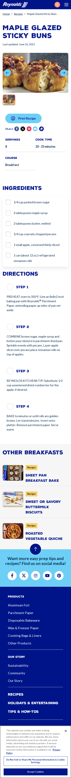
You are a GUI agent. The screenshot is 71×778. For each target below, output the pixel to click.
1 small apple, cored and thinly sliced (36, 245)
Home (6, 13)
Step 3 (22, 371)
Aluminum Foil (18, 605)
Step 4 (22, 406)
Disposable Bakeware (24, 620)
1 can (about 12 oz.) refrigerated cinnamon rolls (34, 257)
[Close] (65, 731)
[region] (35, 752)
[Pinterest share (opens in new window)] (29, 129)
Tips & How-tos (23, 712)
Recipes (18, 13)
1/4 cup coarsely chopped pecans (35, 234)
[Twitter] (23, 129)
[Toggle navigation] (66, 4)
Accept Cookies (35, 771)
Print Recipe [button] (27, 118)
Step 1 (22, 287)
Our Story (15, 681)
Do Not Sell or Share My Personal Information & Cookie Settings (35, 761)
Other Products (19, 643)
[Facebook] (16, 129)
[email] (35, 129)
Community (16, 673)
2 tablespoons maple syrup (31, 213)
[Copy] (41, 129)
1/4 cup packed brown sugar (32, 202)
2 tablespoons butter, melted (32, 223)
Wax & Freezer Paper (23, 628)
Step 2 (22, 327)
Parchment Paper (21, 613)
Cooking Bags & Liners (24, 635)
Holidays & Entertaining (33, 703)
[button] (57, 4)
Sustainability (18, 665)
